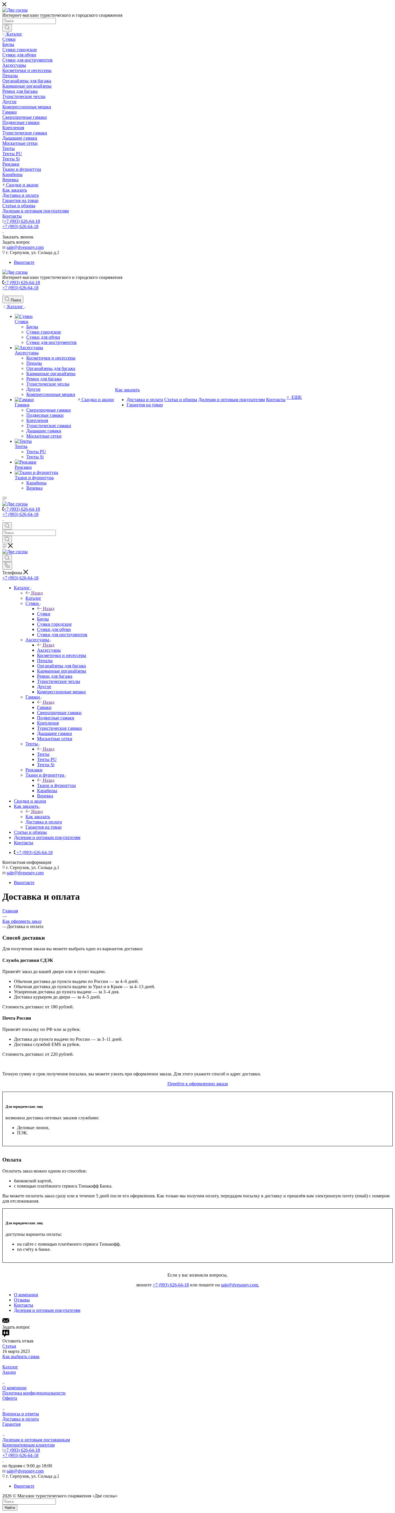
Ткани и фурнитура (56, 785)
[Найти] (7, 28)
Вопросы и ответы (20, 1413)
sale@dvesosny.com (25, 247)
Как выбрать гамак (21, 1356)
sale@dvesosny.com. (240, 1284)
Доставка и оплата (20, 1418)
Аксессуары (49, 650)
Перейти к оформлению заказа (197, 1083)
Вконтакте (24, 262)
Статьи (9, 1346)
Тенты (43, 754)
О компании (14, 1387)
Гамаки (44, 707)
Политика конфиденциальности (34, 1392)
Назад (37, 592)
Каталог (33, 598)
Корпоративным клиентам (28, 1444)
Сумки (43, 613)
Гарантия (11, 1424)
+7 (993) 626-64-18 (22, 221)
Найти (10, 1507)
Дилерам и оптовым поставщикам (36, 1439)
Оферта (9, 1398)
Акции (9, 1372)
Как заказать (37, 816)
